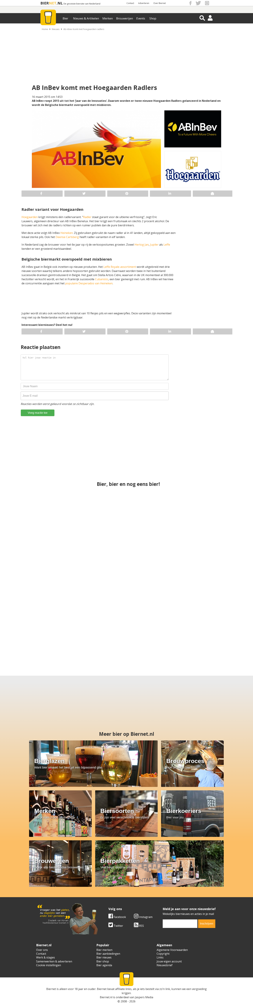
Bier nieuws (104, 957)
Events (140, 18)
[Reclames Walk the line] (156, 635)
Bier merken (104, 950)
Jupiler (154, 244)
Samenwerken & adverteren (54, 961)
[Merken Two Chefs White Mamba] (126, 574)
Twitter (118, 926)
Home (45, 29)
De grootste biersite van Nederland (82, 3)
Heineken (66, 233)
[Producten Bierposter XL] (206, 574)
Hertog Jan (142, 244)
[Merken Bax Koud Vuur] (96, 635)
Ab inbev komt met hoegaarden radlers (83, 29)
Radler (87, 217)
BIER (44, 3)
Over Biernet (159, 3)
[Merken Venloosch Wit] (216, 635)
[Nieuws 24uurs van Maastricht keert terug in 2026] (206, 513)
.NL (59, 3)
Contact (130, 3)
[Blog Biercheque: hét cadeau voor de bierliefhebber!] (126, 513)
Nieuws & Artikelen (86, 18)
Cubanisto (101, 279)
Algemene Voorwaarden (172, 950)
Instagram (145, 917)
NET (52, 3)
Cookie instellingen (48, 965)
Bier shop (102, 961)
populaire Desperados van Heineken (89, 283)
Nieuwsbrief (164, 965)
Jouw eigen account (169, 961)
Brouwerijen (124, 18)
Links (160, 957)
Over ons (42, 950)
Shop (152, 18)
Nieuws (56, 29)
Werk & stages (45, 957)
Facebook (119, 917)
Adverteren (143, 3)
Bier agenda (104, 965)
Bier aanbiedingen (108, 954)
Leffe (167, 244)
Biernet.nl (106, 997)
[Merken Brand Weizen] (36, 635)
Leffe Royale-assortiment (119, 267)
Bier (65, 18)
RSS (141, 926)
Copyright (163, 954)
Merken (107, 18)
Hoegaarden (30, 217)
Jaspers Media (144, 997)
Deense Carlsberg (67, 237)
